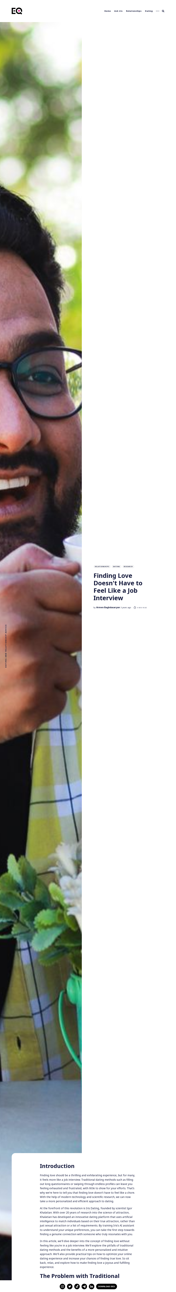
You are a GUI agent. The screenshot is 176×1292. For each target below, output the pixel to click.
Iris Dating (92, 1208)
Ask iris (118, 11)
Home (107, 11)
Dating (149, 11)
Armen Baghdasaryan (108, 607)
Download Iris (106, 1286)
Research (128, 567)
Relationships (134, 11)
